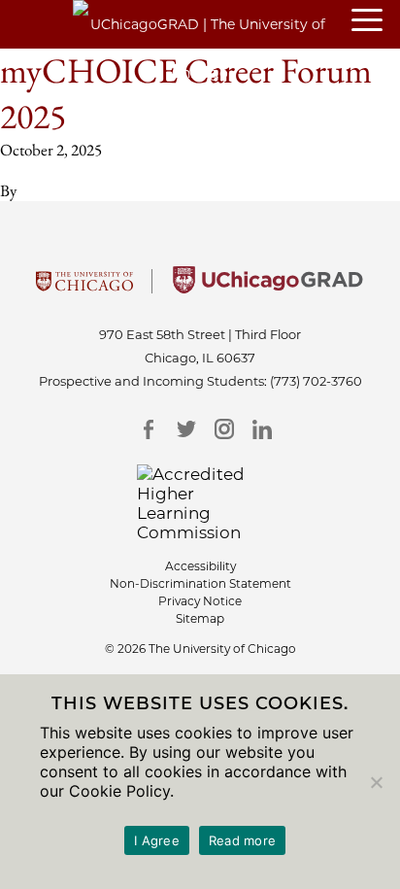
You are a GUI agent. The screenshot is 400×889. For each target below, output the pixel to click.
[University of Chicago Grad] (268, 287)
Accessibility (200, 566)
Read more (242, 840)
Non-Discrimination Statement (200, 583)
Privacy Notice (200, 601)
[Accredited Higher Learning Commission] (200, 503)
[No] (375, 782)
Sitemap (200, 618)
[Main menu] (375, 21)
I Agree (157, 840)
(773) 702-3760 (316, 381)
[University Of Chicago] (84, 287)
